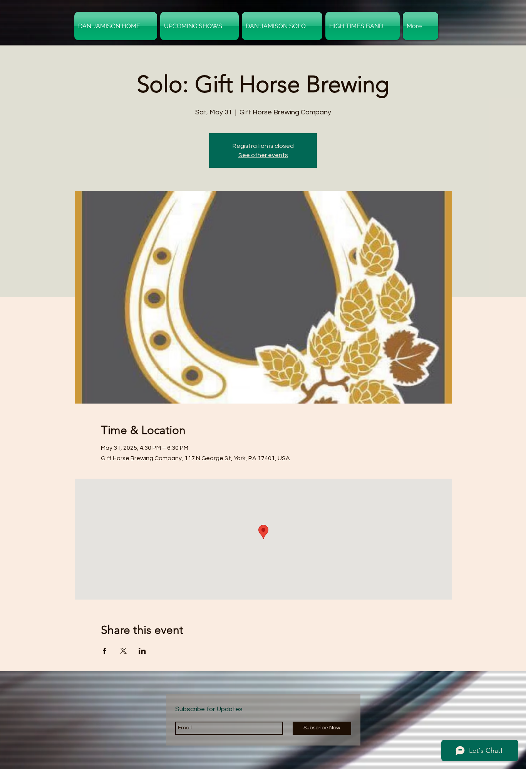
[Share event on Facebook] (104, 651)
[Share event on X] (123, 651)
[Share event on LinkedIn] (142, 651)
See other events (263, 155)
